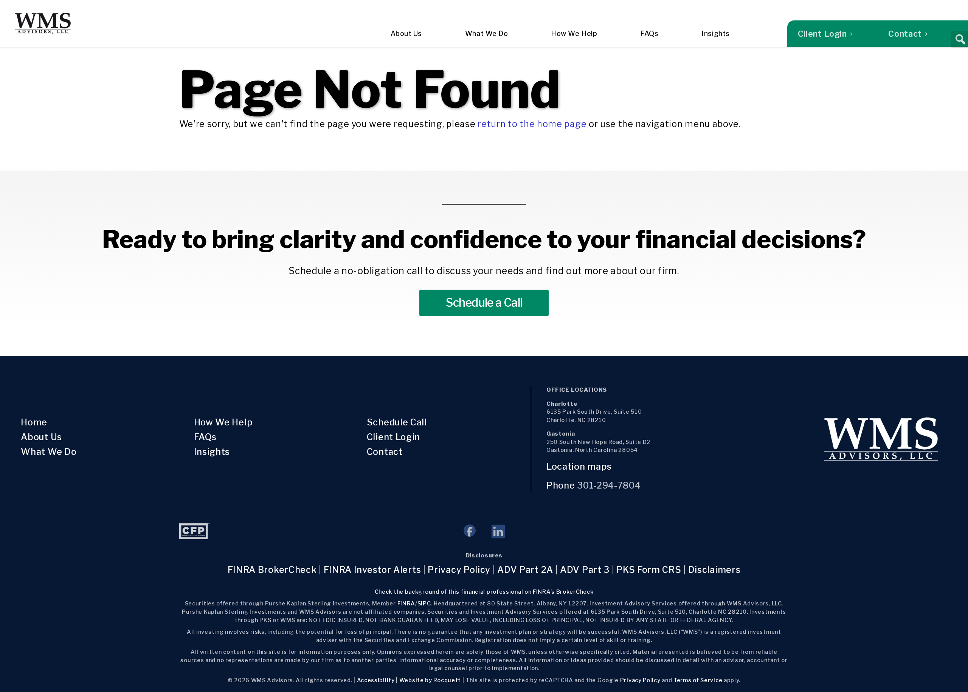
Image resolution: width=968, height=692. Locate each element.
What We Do (486, 33)
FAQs (649, 33)
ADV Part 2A (525, 570)
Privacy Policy (459, 570)
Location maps (580, 466)
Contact (905, 34)
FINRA (406, 603)
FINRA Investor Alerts (372, 570)
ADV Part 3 (585, 570)
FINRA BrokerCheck (272, 570)
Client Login (822, 34)
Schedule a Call (484, 302)
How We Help (574, 33)
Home (34, 422)
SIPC (424, 603)
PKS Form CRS (648, 570)
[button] (959, 39)
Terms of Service (697, 680)
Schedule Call (397, 422)
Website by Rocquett (430, 680)
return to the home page (532, 124)
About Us (406, 33)
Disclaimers (714, 570)
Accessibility (376, 680)
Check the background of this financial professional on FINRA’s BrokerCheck (484, 591)
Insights (715, 33)
